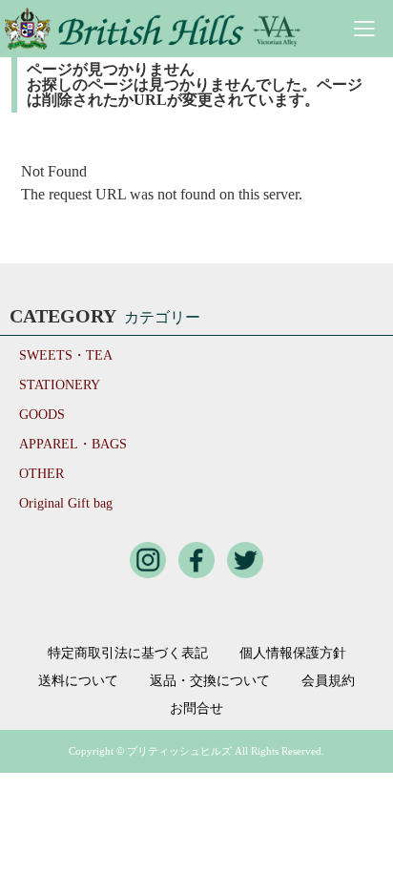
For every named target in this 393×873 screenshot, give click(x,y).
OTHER (41, 474)
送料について (78, 681)
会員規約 (328, 681)
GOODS (42, 414)
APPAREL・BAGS (73, 444)
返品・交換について (210, 681)
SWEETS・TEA (66, 355)
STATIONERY (59, 385)
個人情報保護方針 (292, 653)
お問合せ (196, 709)
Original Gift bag (66, 503)
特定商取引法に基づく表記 (128, 653)
